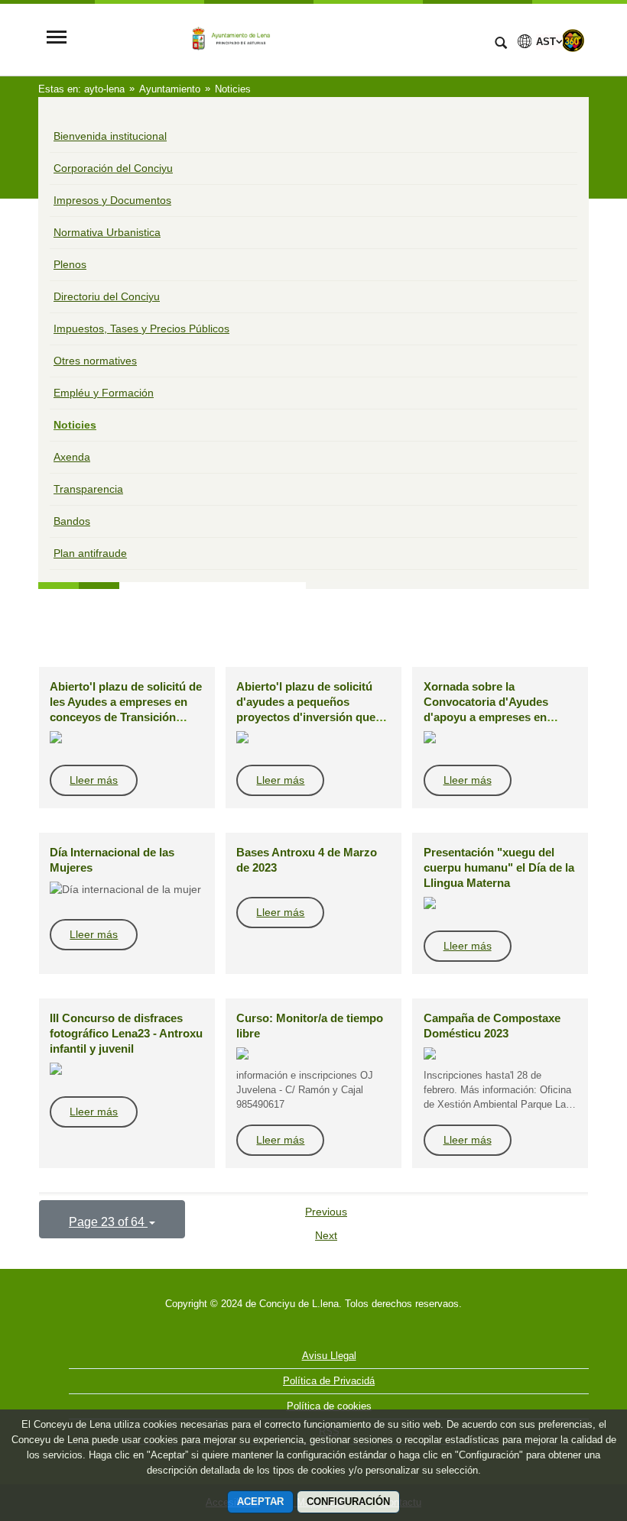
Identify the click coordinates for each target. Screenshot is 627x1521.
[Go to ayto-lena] (279, 38)
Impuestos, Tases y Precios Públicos (141, 328)
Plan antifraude (90, 553)
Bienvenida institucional (110, 136)
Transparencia (88, 489)
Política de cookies (329, 1406)
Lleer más (94, 780)
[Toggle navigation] (56, 38)
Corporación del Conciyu (113, 168)
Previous (326, 1211)
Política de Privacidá (329, 1381)
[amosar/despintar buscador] (501, 44)
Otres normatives (95, 360)
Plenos (70, 264)
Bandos (72, 521)
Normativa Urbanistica (107, 232)
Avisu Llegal (329, 1355)
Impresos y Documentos (112, 200)
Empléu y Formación (104, 393)
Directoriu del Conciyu (107, 296)
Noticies (75, 425)
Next (326, 1235)
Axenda (72, 457)
